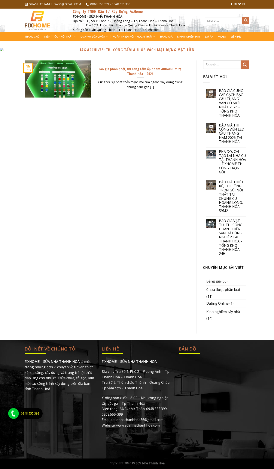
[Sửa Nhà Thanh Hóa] (45, 20)
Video (222, 36)
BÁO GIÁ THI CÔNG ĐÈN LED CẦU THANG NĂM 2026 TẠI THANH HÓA (231, 133)
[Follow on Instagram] (235, 4)
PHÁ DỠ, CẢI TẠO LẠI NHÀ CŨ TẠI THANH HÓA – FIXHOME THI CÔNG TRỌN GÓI (232, 162)
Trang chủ (32, 36)
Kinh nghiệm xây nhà (223, 311)
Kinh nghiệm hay (188, 36)
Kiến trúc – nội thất (58, 36)
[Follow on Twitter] (239, 4)
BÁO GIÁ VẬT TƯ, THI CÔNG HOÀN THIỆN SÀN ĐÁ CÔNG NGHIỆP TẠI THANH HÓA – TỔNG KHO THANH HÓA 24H (230, 237)
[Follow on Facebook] (231, 4)
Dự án (209, 36)
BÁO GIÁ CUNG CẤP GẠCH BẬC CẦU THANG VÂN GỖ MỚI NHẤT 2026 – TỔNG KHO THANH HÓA (231, 103)
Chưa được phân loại (223, 289)
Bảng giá (166, 36)
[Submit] (245, 20)
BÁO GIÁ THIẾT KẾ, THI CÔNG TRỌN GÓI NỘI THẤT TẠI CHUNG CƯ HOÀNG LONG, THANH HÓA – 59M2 (231, 196)
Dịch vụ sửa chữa (92, 36)
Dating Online (217, 303)
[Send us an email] (244, 4)
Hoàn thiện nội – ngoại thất (132, 36)
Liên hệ (236, 36)
